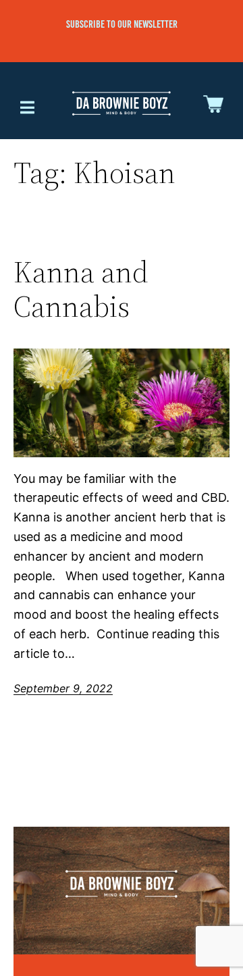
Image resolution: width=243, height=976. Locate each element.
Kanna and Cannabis (81, 289)
